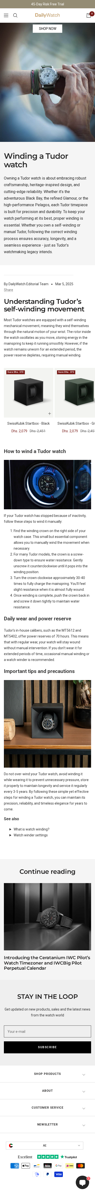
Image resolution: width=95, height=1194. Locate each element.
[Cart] (88, 15)
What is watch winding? (31, 829)
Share (8, 290)
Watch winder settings (31, 835)
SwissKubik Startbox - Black (28, 423)
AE (45, 1145)
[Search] (15, 15)
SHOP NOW (47, 29)
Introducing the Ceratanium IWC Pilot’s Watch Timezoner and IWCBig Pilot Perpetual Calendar (47, 963)
